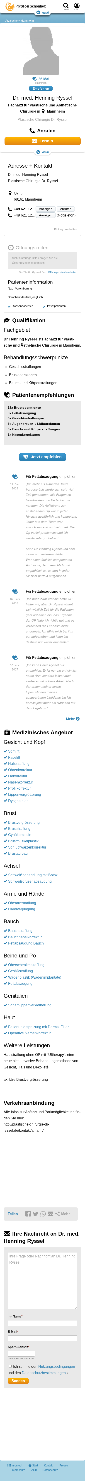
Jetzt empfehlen (46, 457)
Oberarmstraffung (22, 903)
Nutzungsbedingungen (56, 1366)
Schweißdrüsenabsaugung (30, 881)
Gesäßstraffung (20, 971)
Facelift (14, 757)
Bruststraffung (19, 829)
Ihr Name (14, 1316)
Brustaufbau (18, 853)
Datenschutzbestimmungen (44, 1373)
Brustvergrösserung (24, 822)
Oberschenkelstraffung (26, 965)
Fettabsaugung (20, 983)
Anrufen (65, 209)
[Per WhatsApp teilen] (43, 1214)
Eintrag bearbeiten (65, 229)
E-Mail (12, 1331)
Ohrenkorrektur (20, 770)
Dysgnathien (18, 801)
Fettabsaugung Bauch (26, 943)
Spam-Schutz (18, 1347)
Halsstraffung (18, 764)
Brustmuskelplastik (23, 841)
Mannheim (27, 20)
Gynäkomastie (19, 835)
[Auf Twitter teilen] (36, 1214)
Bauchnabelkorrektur (25, 937)
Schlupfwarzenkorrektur (27, 847)
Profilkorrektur (19, 788)
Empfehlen (41, 88)
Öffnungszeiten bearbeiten (62, 272)
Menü (45, 12)
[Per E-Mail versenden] (51, 1214)
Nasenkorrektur (20, 782)
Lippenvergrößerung (24, 794)
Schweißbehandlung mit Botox (33, 875)
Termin (46, 141)
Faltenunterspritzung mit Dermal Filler (38, 1027)
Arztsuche (11, 20)
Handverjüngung (21, 909)
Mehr (70, 719)
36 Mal (43, 79)
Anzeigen (45, 209)
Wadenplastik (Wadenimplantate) (34, 977)
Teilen (13, 1214)
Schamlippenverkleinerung (29, 1005)
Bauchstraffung (20, 931)
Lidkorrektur (17, 776)
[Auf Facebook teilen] (28, 1214)
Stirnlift (13, 751)
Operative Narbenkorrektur (29, 1033)
